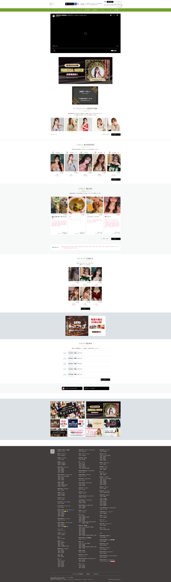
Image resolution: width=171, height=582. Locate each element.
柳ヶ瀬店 (63, 494)
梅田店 (63, 468)
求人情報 (116, 10)
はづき (96, 284)
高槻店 (105, 488)
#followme (112, 246)
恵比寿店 (63, 455)
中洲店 (105, 484)
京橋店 (84, 459)
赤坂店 (87, 521)
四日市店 (63, 513)
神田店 (63, 490)
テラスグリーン (57, 175)
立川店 (84, 489)
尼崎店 (84, 485)
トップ (54, 10)
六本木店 (63, 499)
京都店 (63, 472)
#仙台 (93, 246)
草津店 (63, 551)
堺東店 (105, 464)
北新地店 (67, 476)
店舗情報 (95, 10)
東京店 (63, 566)
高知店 (84, 480)
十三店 (84, 463)
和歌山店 (63, 463)
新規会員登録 (110, 1)
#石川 (90, 246)
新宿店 (88, 535)
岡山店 (63, 550)
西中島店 (63, 524)
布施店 (108, 492)
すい (74, 284)
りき (57, 174)
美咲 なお (65, 233)
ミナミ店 (63, 451)
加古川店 (84, 451)
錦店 (62, 543)
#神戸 (83, 246)
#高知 (73, 246)
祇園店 (63, 556)
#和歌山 (63, 246)
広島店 (84, 530)
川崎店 (63, 495)
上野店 (84, 501)
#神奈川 (86, 246)
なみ (101, 233)
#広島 (67, 246)
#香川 (70, 246)
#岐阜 (72, 248)
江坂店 (63, 459)
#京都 (75, 248)
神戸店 (63, 477)
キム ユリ (114, 174)
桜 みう (74, 303)
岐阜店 (84, 567)
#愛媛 (65, 248)
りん (96, 303)
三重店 (63, 503)
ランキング (79, 10)
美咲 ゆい (99, 174)
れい (119, 233)
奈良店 (84, 465)
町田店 (63, 552)
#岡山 (68, 248)
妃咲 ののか (82, 233)
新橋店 (63, 516)
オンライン (113, 561)
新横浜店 (63, 464)
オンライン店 (108, 561)
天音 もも (85, 174)
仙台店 (63, 478)
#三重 (76, 246)
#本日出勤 (107, 246)
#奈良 (103, 246)
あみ (71, 174)
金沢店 (63, 512)
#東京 (100, 246)
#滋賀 (79, 246)
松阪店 (63, 469)
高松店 (84, 464)
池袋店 (63, 479)
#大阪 (96, 246)
